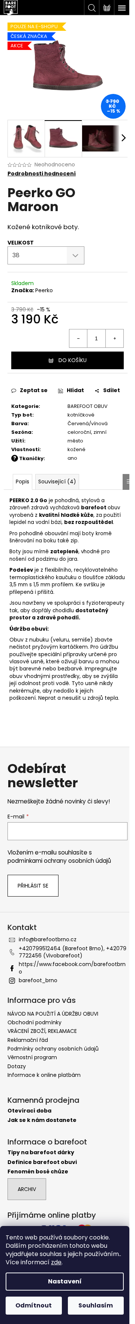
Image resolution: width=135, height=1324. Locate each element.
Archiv (27, 1189)
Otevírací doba (29, 1111)
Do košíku (72, 360)
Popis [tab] (22, 481)
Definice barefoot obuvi (42, 1162)
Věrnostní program (32, 1057)
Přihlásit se (33, 885)
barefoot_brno (38, 980)
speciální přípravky (62, 654)
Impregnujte (100, 668)
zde (56, 1262)
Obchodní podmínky (35, 1022)
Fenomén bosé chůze (38, 1172)
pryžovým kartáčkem (60, 647)
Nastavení (65, 1281)
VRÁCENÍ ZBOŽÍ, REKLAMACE (42, 1031)
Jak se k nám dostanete (42, 1120)
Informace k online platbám (44, 1075)
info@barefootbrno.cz (47, 939)
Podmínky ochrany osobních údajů (53, 1048)
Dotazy (17, 1066)
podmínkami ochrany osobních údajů (59, 861)
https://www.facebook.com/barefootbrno (72, 967)
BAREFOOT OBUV (88, 406)
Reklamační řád (28, 1040)
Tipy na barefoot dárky (41, 1152)
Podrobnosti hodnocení (42, 173)
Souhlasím (95, 1305)
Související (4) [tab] (57, 481)
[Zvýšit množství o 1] (114, 338)
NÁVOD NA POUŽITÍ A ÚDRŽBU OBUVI (53, 1014)
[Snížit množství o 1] (78, 338)
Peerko (44, 290)
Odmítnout (33, 1305)
